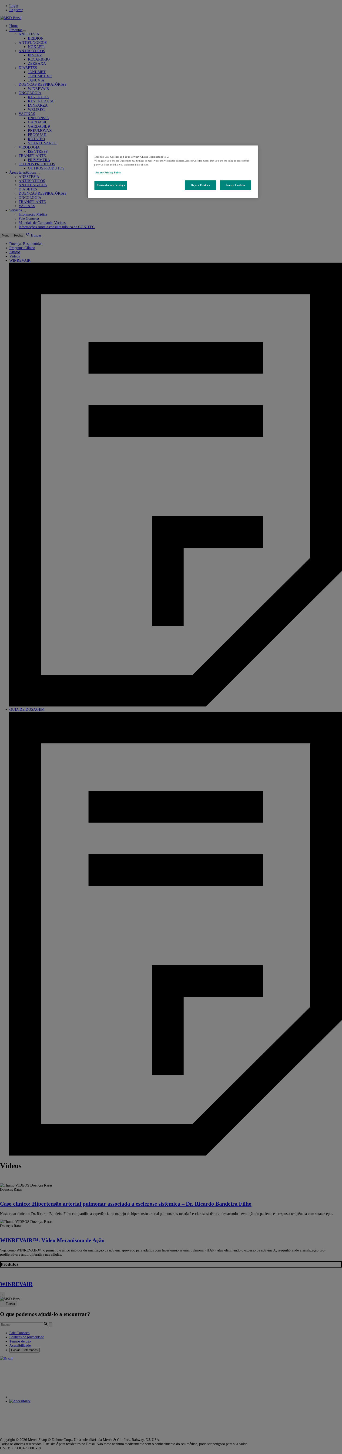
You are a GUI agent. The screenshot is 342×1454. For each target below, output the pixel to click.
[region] (172, 171)
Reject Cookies (200, 185)
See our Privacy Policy (108, 172)
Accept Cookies (235, 185)
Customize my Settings (111, 185)
